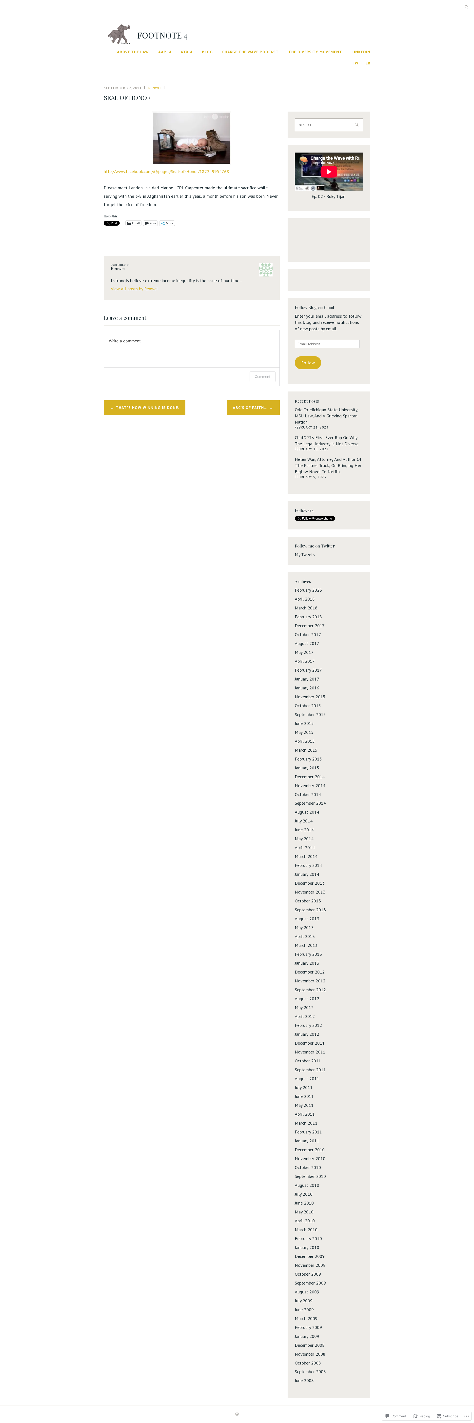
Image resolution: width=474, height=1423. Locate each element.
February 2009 (308, 1327)
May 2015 (304, 732)
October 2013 (308, 901)
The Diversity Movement (315, 51)
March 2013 (306, 945)
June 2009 (304, 1309)
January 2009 (307, 1336)
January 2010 (307, 1247)
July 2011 (304, 1087)
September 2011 (310, 1069)
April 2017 (305, 661)
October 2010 (308, 1167)
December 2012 (310, 972)
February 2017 (308, 670)
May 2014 (304, 838)
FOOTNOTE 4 (162, 35)
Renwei (154, 88)
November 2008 (310, 1354)
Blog (207, 51)
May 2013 (304, 927)
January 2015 (307, 768)
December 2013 (310, 883)
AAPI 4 (164, 51)
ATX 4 (186, 51)
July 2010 (304, 1194)
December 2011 (310, 1043)
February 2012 (308, 1025)
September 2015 (310, 714)
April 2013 (305, 936)
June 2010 (304, 1203)
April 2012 (305, 1016)
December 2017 (310, 625)
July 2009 (304, 1301)
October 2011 (308, 1061)
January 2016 (307, 688)
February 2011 (308, 1132)
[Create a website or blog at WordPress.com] (237, 1414)
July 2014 (304, 821)
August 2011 (307, 1078)
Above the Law (133, 51)
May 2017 (304, 652)
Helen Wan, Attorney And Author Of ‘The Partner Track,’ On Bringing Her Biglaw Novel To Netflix (328, 465)
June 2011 (304, 1096)
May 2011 (304, 1105)
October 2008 (308, 1363)
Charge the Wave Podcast (250, 51)
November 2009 (310, 1265)
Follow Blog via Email (314, 307)
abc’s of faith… (250, 407)
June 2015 (304, 723)
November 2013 (310, 892)
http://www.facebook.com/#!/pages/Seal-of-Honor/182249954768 (166, 171)
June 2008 (304, 1380)
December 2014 (310, 777)
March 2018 (306, 608)
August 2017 (307, 643)
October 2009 (308, 1274)
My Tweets (305, 554)
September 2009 (310, 1283)
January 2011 (307, 1141)
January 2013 (307, 963)
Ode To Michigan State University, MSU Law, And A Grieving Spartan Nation (326, 416)
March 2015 (306, 750)
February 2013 (308, 954)
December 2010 (310, 1149)
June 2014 (304, 830)
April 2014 (305, 847)
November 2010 (310, 1158)
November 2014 (310, 785)
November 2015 (310, 697)
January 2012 (307, 1034)
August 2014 (307, 812)
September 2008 (310, 1371)
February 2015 (308, 759)
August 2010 (307, 1185)
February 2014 (308, 865)
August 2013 (307, 918)
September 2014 (310, 803)
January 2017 (307, 679)
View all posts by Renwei (134, 289)
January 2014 (307, 874)
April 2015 (305, 741)
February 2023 (308, 590)
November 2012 (310, 981)
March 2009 (306, 1318)
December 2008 (310, 1345)
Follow (308, 363)
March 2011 (306, 1123)
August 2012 (307, 998)
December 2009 (310, 1256)
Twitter (361, 62)
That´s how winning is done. (147, 407)
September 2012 (310, 990)
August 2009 (307, 1292)
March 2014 (306, 856)
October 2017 (308, 634)
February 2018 (308, 617)
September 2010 (310, 1176)
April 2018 (305, 599)
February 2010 (308, 1238)
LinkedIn (361, 51)
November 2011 (310, 1052)
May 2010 (304, 1212)
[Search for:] (466, 7)
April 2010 (305, 1221)
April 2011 (305, 1114)
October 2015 (308, 705)
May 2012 (304, 1007)
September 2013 (310, 910)
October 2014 (308, 794)
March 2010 (306, 1229)
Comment (262, 376)
